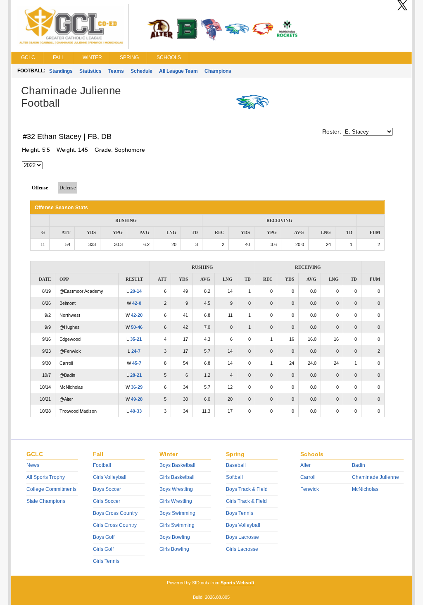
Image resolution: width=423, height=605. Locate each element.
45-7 (136, 363)
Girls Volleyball (109, 477)
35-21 (136, 339)
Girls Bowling (174, 549)
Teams (116, 71)
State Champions (45, 501)
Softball (234, 477)
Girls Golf (103, 549)
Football (102, 465)
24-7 (135, 351)
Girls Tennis (106, 561)
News (32, 465)
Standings (61, 71)
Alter (305, 465)
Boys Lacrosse (242, 537)
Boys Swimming (177, 513)
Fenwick (309, 489)
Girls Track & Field (246, 501)
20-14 (136, 291)
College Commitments (51, 489)
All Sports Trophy (45, 477)
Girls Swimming (177, 525)
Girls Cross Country (115, 525)
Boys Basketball (177, 465)
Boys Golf (103, 537)
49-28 (137, 399)
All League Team (178, 71)
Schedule (141, 71)
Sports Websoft (237, 582)
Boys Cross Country (115, 513)
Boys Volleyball (243, 525)
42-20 (137, 315)
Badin (358, 465)
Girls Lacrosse (242, 549)
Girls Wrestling (175, 501)
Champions (217, 71)
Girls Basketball (177, 477)
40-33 (136, 411)
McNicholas (365, 489)
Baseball (236, 465)
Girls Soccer (106, 501)
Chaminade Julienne (375, 477)
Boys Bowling (174, 537)
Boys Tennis (239, 513)
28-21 (136, 375)
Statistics (90, 71)
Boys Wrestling (176, 489)
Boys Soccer (107, 489)
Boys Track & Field (247, 489)
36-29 (137, 387)
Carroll (308, 477)
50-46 (137, 327)
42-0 (136, 303)
